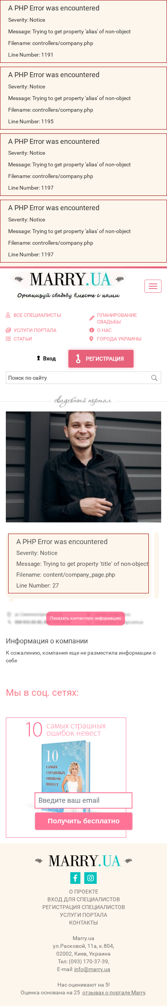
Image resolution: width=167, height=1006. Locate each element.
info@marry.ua (92, 969)
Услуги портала (83, 915)
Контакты (83, 923)
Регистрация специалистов (83, 907)
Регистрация (105, 359)
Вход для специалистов (83, 899)
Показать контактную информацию (85, 618)
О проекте (83, 891)
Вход (49, 358)
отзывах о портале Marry (113, 992)
